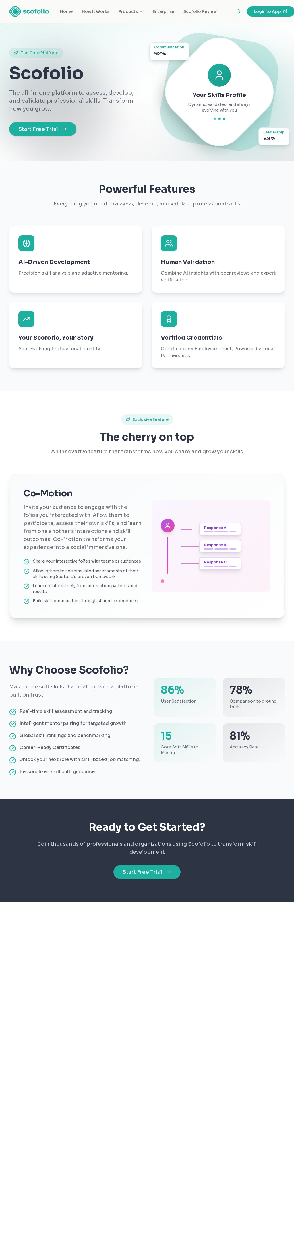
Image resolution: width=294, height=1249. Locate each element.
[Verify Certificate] (238, 11)
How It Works (95, 11)
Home (66, 11)
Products (128, 11)
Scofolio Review (200, 11)
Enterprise (163, 11)
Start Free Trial (38, 129)
